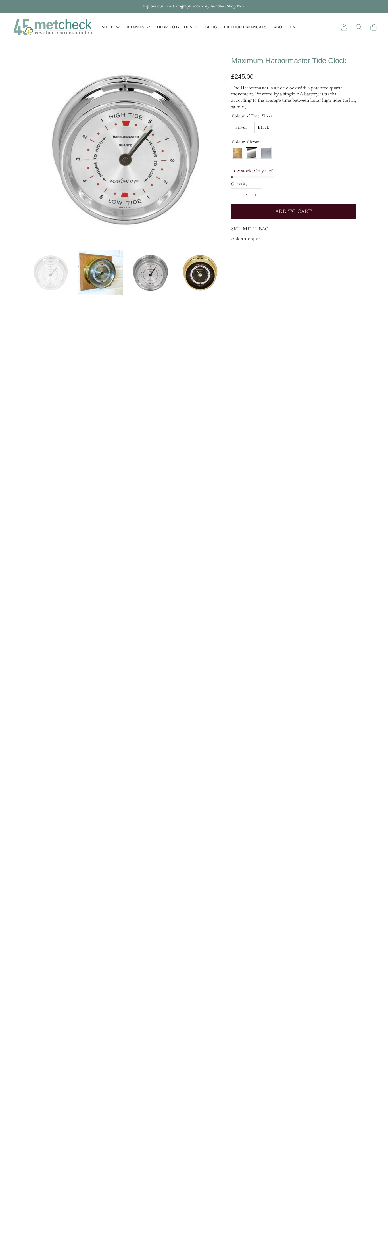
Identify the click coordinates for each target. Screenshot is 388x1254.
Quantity (239, 183)
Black (263, 127)
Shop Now (236, 6)
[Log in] (344, 27)
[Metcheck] (52, 27)
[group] (50, 272)
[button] (22, 6)
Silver (241, 127)
